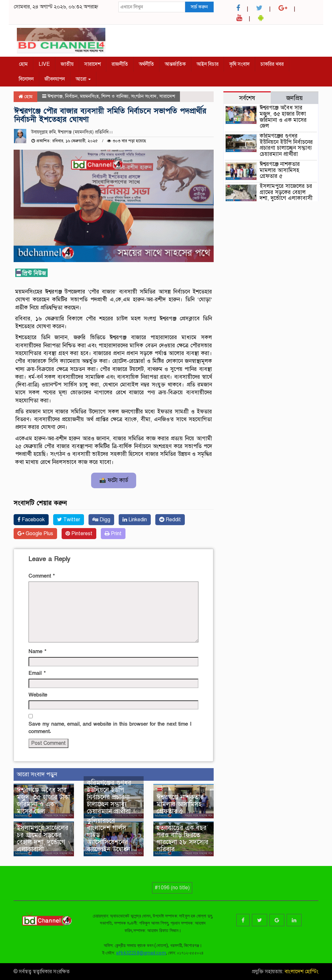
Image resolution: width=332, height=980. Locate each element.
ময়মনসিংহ (89, 96)
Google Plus (38, 533)
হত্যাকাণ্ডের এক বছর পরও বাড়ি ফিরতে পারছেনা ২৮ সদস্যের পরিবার (182, 838)
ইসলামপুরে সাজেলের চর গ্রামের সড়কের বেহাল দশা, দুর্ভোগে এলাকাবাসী (42, 838)
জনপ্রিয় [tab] (294, 98)
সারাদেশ (92, 64)
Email (37, 673)
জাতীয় (67, 64)
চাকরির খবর (272, 64)
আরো (82, 79)
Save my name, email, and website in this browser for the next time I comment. (110, 728)
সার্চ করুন (199, 7)
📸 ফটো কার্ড (113, 480)
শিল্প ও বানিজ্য (114, 96)
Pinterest (81, 533)
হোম (23, 64)
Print (116, 533)
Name (37, 651)
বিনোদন (26, 79)
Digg (104, 519)
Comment (42, 576)
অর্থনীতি (146, 64)
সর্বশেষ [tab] (247, 98)
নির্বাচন (71, 96)
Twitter (71, 519)
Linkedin (137, 519)
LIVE (44, 64)
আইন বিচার (207, 64)
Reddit (172, 519)
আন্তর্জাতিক (175, 64)
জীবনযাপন (54, 79)
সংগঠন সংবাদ (144, 96)
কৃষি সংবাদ (239, 64)
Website (38, 694)
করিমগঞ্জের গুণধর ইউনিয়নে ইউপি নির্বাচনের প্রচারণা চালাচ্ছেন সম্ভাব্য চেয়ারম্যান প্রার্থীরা (110, 797)
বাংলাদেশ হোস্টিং (300, 971)
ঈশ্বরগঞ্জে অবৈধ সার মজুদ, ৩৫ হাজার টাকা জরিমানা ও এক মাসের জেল (43, 800)
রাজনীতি (120, 64)
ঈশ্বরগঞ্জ (55, 96)
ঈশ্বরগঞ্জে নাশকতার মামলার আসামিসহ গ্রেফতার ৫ (180, 804)
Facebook (32, 519)
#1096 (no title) (172, 887)
